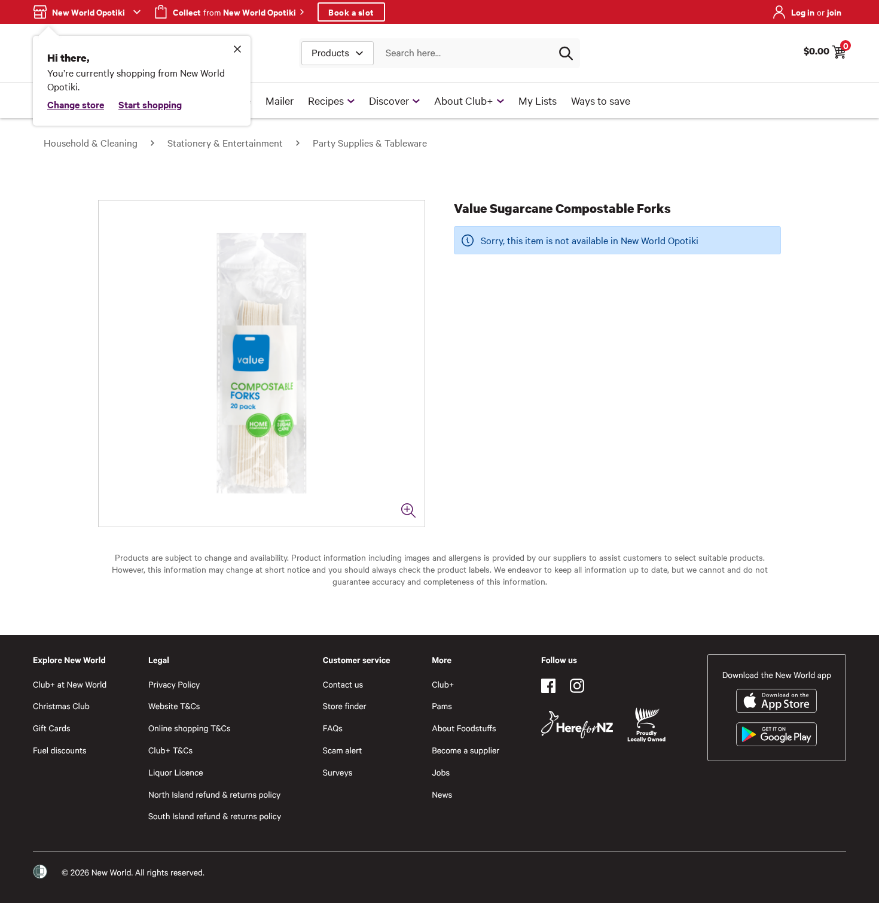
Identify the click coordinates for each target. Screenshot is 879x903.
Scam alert (342, 750)
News (442, 794)
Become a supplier (465, 750)
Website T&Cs (174, 706)
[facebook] (548, 686)
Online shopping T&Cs (189, 728)
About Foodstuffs (464, 728)
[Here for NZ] (577, 724)
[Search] (565, 53)
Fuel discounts (60, 750)
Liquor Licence (175, 772)
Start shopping (150, 104)
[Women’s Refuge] (40, 872)
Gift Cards (52, 728)
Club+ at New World (69, 684)
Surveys (338, 772)
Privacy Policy (174, 684)
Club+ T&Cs (170, 750)
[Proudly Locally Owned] (646, 725)
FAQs (333, 728)
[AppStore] (776, 701)
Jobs (441, 772)
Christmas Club (61, 706)
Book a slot (351, 11)
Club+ (443, 684)
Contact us (343, 684)
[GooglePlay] (776, 734)
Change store (75, 104)
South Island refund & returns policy (214, 816)
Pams (442, 706)
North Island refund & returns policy (214, 794)
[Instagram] (577, 686)
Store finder (345, 706)
